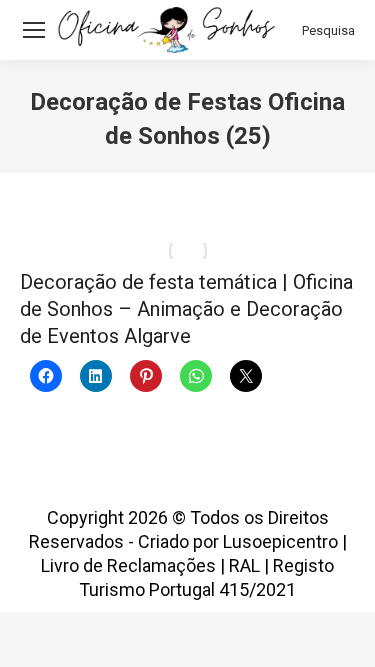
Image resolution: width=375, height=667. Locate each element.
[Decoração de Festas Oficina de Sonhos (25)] (187, 251)
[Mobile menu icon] (34, 30)
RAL (244, 565)
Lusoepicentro (280, 541)
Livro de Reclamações (128, 565)
